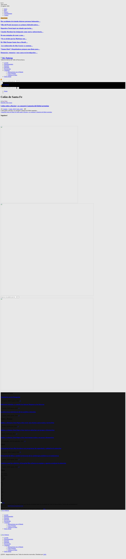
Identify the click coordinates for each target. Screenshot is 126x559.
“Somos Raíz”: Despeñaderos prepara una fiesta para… (20, 49)
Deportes (6, 66)
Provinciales (7, 69)
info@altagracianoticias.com (15, 506)
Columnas (7, 70)
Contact (6, 15)
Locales (6, 62)
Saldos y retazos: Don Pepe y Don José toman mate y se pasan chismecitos (27, 437)
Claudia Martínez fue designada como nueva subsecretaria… (22, 32)
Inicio (5, 9)
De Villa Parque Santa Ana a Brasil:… (14, 42)
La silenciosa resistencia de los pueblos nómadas (18, 412)
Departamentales (8, 64)
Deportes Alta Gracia (6, 102)
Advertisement (8, 13)
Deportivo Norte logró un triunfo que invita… (17, 28)
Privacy (6, 12)
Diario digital (7, 76)
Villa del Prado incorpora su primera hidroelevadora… (20, 25)
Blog (5, 10)
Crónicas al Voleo (12, 75)
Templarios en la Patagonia (10, 397)
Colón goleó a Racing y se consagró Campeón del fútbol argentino (25, 106)
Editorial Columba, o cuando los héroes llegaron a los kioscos (22, 404)
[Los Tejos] (4, 101)
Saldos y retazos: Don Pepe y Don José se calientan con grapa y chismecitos (28, 430)
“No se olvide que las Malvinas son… (14, 39)
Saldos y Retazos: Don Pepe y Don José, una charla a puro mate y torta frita (27, 422)
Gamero (5, 109)
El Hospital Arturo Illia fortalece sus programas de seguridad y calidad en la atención (31, 448)
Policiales (6, 67)
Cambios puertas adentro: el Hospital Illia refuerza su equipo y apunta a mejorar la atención (33, 463)
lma (44, 509)
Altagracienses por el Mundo (15, 72)
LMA (44, 554)
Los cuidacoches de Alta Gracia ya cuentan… (17, 46)
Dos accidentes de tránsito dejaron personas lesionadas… (20, 21)
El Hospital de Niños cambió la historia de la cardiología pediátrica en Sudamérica (30, 455)
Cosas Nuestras (12, 73)
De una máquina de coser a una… (13, 35)
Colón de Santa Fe (11, 112)
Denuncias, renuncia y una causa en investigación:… (19, 53)
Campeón (3, 112)
